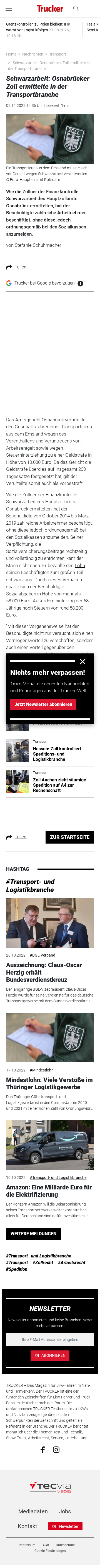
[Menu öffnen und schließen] (10, 8)
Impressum (27, 1545)
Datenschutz (65, 1545)
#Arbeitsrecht (71, 1262)
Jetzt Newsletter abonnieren (43, 704)
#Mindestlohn (42, 1070)
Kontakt (27, 1526)
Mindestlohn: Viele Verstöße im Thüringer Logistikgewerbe (49, 1083)
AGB (45, 1545)
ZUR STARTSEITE (69, 837)
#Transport (17, 1262)
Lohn (80, 565)
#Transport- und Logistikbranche (30, 886)
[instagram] (56, 1449)
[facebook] (43, 1449)
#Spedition (17, 1269)
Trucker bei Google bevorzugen (44, 283)
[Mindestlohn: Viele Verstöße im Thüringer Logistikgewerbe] (50, 1037)
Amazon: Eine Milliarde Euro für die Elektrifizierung (49, 1191)
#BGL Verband (42, 955)
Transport (57, 54)
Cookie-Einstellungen (50, 1551)
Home (11, 54)
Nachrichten (32, 54)
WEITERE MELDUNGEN (33, 1233)
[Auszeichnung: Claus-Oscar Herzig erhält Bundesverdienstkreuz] (50, 923)
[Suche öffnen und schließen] (75, 8)
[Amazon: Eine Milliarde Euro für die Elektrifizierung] (50, 1145)
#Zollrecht (43, 1262)
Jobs (65, 1511)
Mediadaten (33, 1511)
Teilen (20, 267)
